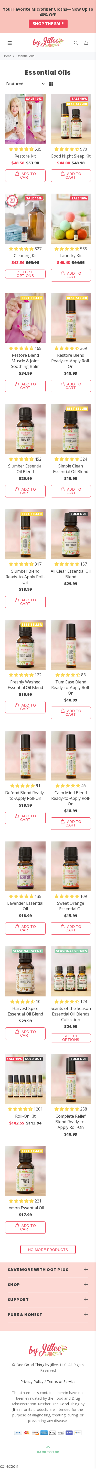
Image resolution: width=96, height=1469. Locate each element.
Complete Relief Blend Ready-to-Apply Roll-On (70, 1121)
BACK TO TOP (48, 1452)
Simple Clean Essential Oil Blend (70, 468)
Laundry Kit (71, 255)
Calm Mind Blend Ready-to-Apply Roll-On (70, 798)
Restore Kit (25, 156)
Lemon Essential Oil (25, 1208)
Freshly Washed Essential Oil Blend (25, 684)
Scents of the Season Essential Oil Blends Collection (71, 1014)
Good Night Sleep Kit (71, 156)
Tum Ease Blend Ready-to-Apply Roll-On (70, 687)
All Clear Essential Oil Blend (71, 574)
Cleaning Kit (25, 255)
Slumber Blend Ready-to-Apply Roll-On (25, 576)
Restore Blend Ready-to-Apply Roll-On (70, 360)
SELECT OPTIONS (25, 274)
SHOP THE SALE (48, 23)
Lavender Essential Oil (25, 906)
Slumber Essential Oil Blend (25, 468)
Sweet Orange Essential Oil (70, 906)
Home (7, 56)
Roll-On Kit (25, 1116)
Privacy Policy (32, 1381)
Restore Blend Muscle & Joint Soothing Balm (25, 360)
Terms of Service (61, 1381)
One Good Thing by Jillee (37, 1364)
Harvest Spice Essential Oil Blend (25, 1011)
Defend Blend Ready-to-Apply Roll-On (25, 795)
